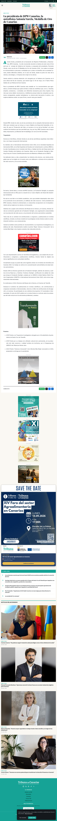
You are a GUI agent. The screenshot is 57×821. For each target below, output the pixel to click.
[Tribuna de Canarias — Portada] (26, 5)
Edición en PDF (28, 792)
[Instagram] (53, 1)
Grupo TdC (28, 798)
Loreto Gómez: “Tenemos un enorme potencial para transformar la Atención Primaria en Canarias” (27, 772)
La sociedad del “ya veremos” (12, 596)
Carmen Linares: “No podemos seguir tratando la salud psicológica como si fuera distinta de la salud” (27, 642)
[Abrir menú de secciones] (2, 5)
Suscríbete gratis (28, 808)
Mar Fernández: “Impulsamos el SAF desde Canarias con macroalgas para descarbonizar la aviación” (28, 591)
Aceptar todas (32, 817)
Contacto (15, 1)
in (52, 57)
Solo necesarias (22, 817)
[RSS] (33, 786)
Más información (28, 813)
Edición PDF (3, 1)
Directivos (6, 13)
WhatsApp (42, 57)
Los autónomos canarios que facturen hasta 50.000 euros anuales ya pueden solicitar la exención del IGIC (29, 576)
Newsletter (9, 1)
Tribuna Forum (28, 800)
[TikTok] (55, 1)
